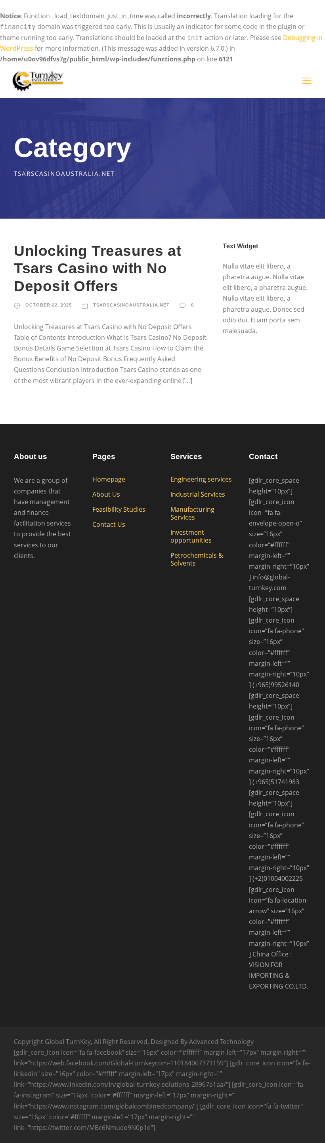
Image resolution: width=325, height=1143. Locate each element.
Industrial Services (197, 494)
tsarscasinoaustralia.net (131, 305)
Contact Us (108, 524)
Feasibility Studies (118, 509)
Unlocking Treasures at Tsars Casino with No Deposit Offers (97, 268)
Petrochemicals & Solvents (196, 559)
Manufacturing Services (192, 513)
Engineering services (201, 479)
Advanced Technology (221, 1041)
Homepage (108, 479)
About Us (106, 494)
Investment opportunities (191, 536)
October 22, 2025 (48, 305)
